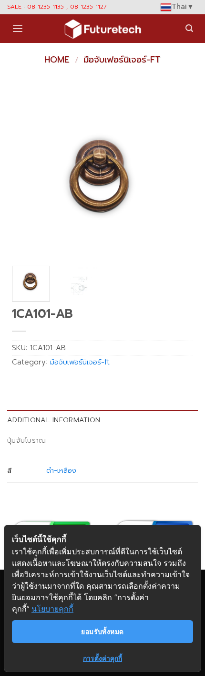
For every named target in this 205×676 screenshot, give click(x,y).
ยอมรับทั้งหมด (102, 631)
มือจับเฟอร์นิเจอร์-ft (122, 59)
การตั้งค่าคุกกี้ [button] (102, 658)
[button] (17, 29)
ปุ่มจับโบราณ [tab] (26, 440)
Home (56, 59)
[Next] (177, 180)
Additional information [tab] (53, 420)
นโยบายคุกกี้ (52, 609)
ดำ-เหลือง (61, 470)
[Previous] (27, 180)
